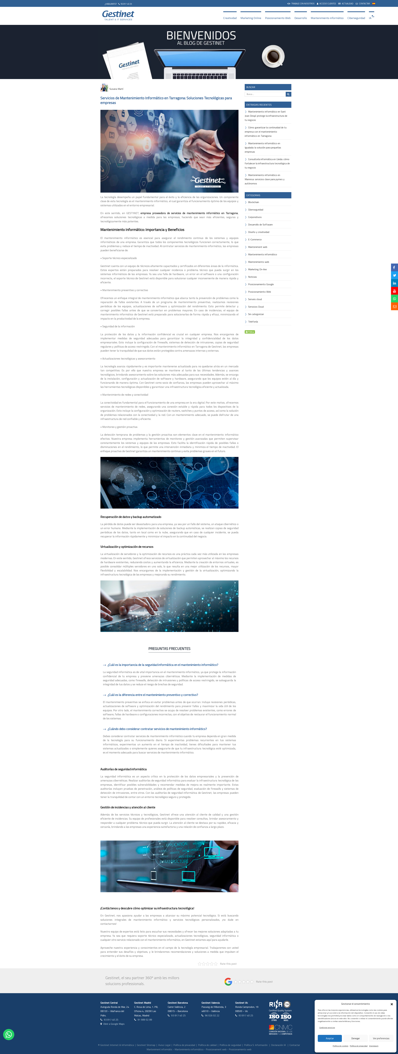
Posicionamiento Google (261, 284)
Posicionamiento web (240, 1049)
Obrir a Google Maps (114, 1024)
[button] (391, 1003)
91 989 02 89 (145, 1019)
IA (370, 18)
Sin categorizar (256, 314)
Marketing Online (251, 18)
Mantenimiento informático (327, 18)
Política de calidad (207, 1045)
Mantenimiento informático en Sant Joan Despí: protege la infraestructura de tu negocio (266, 116)
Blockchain (253, 202)
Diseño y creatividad (258, 232)
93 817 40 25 (126, 3)
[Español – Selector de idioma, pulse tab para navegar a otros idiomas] (373, 3)
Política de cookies (340, 1045)
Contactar (294, 1045)
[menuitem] (301, 3)
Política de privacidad (359, 1045)
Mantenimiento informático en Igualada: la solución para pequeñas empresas (263, 147)
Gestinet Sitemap (146, 1045)
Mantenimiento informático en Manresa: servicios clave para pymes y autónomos (265, 179)
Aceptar (330, 1038)
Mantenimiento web (258, 262)
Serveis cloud (255, 299)
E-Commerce (255, 239)
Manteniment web (257, 247)
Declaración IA (278, 1045)
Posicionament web (216, 1049)
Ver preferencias (381, 1038)
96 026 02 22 (212, 1015)
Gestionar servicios (327, 1027)
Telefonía (253, 321)
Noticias (252, 277)
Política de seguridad (230, 1045)
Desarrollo (300, 18)
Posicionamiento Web (278, 18)
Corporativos (255, 217)
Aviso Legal (164, 1045)
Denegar (356, 1038)
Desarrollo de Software (260, 224)
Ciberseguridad (356, 18)
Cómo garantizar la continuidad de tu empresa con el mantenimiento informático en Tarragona (266, 132)
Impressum (373, 1045)
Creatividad (230, 18)
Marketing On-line (257, 269)
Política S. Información (256, 1045)
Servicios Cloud (256, 306)
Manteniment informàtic (159, 1049)
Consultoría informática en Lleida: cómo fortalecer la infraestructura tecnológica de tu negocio (267, 163)
